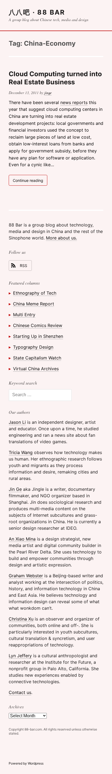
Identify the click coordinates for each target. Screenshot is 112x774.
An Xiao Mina (22, 539)
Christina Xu (21, 619)
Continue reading (30, 182)
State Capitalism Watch (37, 358)
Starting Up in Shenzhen (38, 336)
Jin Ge (15, 489)
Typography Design (33, 347)
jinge (48, 92)
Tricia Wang (21, 452)
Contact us (20, 692)
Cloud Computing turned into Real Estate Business (55, 78)
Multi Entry (24, 314)
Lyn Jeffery (20, 655)
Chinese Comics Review (37, 325)
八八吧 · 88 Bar (37, 12)
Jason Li (17, 422)
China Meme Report (33, 303)
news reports (74, 102)
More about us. (61, 238)
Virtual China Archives (36, 368)
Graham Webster (26, 575)
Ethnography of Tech (34, 293)
